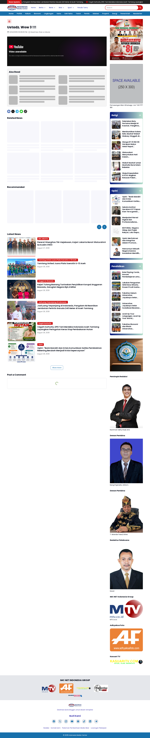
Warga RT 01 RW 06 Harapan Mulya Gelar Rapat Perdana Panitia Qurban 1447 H (130, 144)
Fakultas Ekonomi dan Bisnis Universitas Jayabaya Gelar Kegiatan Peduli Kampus (130, 326)
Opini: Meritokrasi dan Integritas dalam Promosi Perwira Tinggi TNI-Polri (130, 240)
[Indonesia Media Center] (17, 8)
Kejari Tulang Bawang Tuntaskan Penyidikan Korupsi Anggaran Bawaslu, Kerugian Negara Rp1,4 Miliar (69, 285)
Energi (114, 13)
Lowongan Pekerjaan (99, 728)
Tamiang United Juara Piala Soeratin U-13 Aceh (61, 263)
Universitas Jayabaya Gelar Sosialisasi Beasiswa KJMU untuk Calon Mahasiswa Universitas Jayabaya (131, 305)
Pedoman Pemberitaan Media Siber (75, 728)
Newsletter (137, 13)
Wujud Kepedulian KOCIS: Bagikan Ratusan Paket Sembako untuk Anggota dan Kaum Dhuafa (131, 175)
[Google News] (78, 721)
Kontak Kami (55, 728)
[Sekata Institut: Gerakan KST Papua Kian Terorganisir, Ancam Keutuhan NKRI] (116, 210)
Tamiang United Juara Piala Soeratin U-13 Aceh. (57, 260)
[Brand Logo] (49, 688)
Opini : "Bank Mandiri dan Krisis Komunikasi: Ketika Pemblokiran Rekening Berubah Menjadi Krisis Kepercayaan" (69, 349)
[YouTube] (72, 721)
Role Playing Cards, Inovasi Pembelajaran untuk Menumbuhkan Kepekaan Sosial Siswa (131, 274)
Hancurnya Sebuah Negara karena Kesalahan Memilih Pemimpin (130, 251)
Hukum (28, 13)
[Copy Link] (25, 111)
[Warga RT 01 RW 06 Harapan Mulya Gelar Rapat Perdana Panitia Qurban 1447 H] (116, 145)
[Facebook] (8, 111)
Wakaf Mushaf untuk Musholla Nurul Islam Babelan (131, 165)
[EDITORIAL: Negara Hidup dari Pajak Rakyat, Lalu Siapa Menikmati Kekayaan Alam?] (116, 231)
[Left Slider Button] (99, 227)
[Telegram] (17, 111)
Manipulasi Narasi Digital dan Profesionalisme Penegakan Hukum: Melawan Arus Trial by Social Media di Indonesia (130, 219)
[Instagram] (66, 721)
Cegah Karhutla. (45, 323)
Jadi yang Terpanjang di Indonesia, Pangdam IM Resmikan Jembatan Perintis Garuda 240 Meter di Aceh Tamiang (67, 307)
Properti (105, 13)
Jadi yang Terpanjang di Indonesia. (52, 302)
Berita (41, 7)
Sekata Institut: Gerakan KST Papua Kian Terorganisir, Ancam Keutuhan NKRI (131, 209)
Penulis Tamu (83, 7)
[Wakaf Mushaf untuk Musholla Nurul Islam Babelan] (116, 166)
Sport (70, 7)
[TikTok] (84, 721)
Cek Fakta (68, 13)
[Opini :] (21, 352)
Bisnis (51, 7)
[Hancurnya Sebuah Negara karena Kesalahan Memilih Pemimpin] (116, 252)
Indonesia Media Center (78, 735)
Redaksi (46, 728)
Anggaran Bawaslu (46, 281)
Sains (59, 13)
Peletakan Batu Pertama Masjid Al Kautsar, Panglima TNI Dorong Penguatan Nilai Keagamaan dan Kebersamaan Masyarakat (130, 123)
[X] (13, 111)
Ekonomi (37, 13)
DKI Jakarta (43, 239)
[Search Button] (140, 7)
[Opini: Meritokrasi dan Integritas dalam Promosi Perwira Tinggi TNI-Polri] (116, 241)
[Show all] (140, 115)
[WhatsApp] (21, 111)
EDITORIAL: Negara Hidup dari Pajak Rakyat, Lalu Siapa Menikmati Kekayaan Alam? (130, 230)
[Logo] (74, 705)
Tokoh (78, 13)
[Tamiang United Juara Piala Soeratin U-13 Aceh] (21, 268)
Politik (19, 13)
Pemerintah (125, 13)
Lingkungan (48, 13)
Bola (60, 7)
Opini (40, 344)
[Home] (9, 21)
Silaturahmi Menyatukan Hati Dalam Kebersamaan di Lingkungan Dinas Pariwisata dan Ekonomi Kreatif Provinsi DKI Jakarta (131, 154)
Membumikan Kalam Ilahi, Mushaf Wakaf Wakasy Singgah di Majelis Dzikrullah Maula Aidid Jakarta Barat (131, 134)
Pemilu (86, 13)
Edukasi (96, 13)
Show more (56, 368)
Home (33, 7)
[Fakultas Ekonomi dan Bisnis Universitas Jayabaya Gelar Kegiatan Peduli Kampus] (116, 327)
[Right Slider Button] (104, 227)
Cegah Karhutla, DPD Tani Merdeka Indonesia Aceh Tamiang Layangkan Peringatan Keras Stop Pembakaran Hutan (98, 2)
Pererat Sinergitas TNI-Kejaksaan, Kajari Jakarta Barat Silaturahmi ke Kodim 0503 (71, 243)
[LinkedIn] (90, 721)
